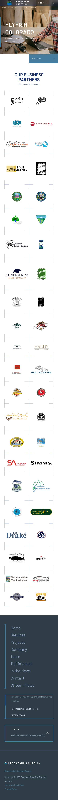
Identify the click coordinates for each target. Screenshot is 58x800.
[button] (42, 3)
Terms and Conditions (14, 785)
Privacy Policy (11, 789)
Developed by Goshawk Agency (18, 771)
